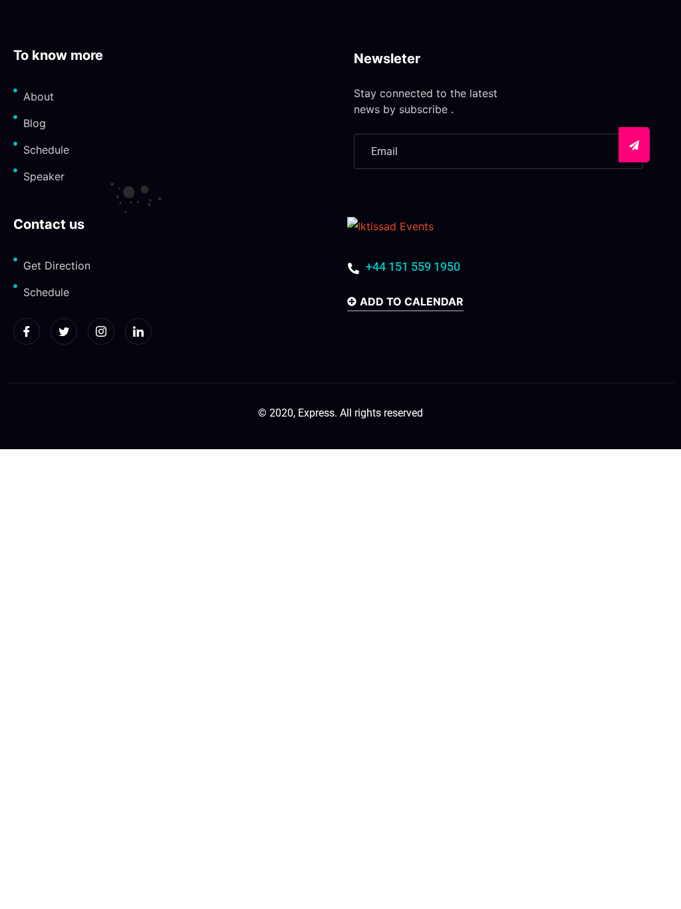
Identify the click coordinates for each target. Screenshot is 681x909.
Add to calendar (412, 302)
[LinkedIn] (138, 331)
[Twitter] (64, 331)
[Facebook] (26, 331)
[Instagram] (101, 331)
